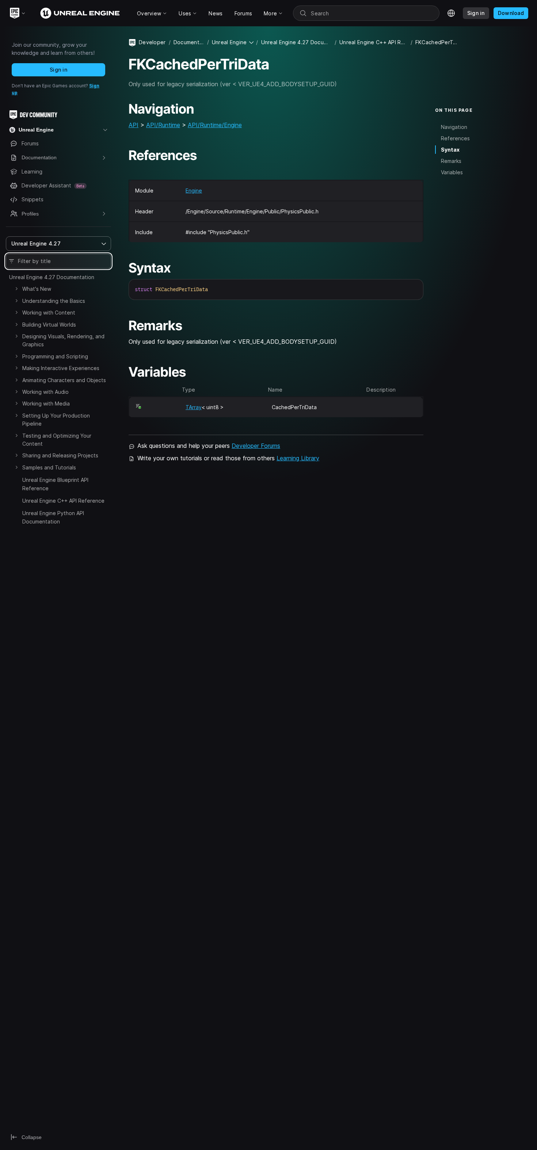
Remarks (451, 161)
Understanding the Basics (53, 301)
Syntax (450, 149)
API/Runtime (163, 125)
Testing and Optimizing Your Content (56, 440)
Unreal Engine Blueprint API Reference (55, 484)
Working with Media (46, 403)
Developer (152, 42)
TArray (194, 407)
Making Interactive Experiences (60, 368)
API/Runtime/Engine (215, 125)
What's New (36, 289)
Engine (194, 190)
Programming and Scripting (55, 356)
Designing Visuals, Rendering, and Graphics (63, 340)
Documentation (189, 42)
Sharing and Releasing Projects (60, 455)
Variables (452, 172)
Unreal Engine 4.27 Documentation (51, 277)
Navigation (454, 126)
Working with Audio (45, 392)
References (455, 138)
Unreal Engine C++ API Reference (63, 501)
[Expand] (16, 289)
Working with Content (48, 312)
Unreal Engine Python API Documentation (53, 517)
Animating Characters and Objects (64, 380)
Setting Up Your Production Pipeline (56, 419)
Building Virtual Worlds (49, 324)
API (133, 125)
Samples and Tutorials (49, 467)
